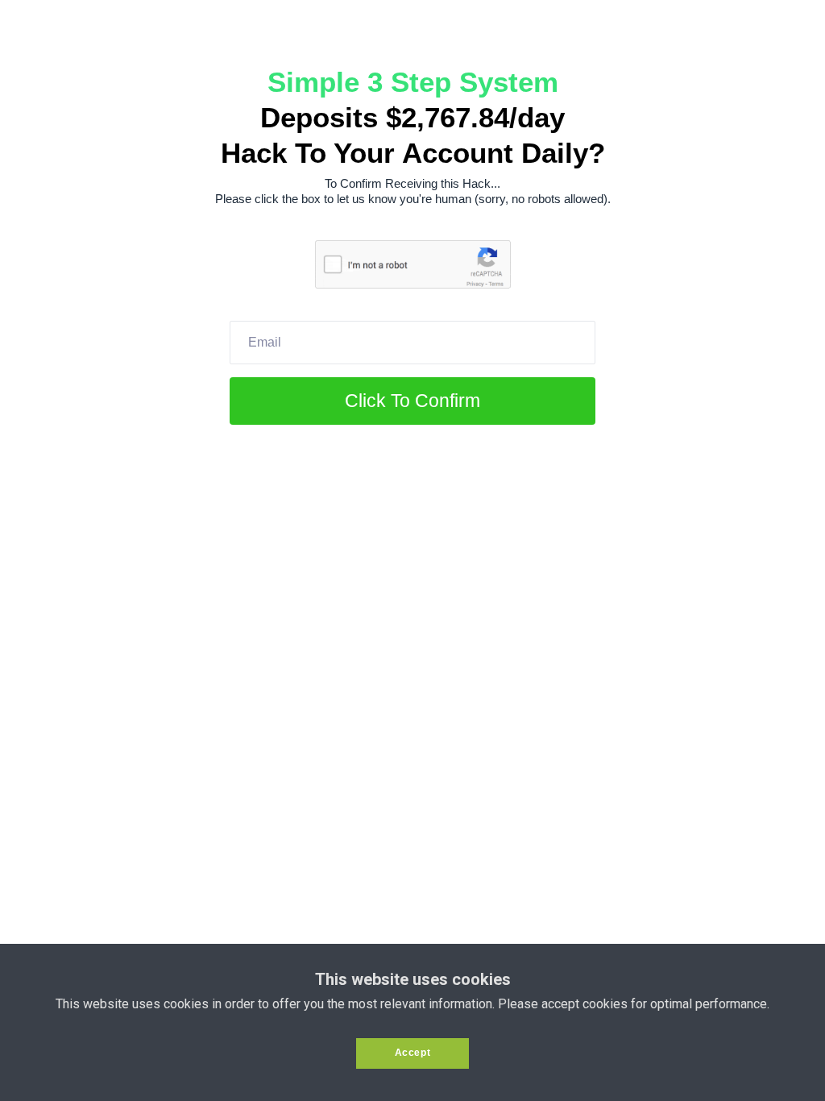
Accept (413, 1052)
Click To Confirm (412, 400)
